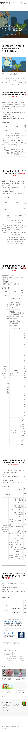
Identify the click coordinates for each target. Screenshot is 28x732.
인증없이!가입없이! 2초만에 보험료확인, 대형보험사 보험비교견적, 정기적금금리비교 (9, 636)
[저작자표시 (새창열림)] (19, 643)
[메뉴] (25, 3)
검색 (21, 3)
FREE (5, 650)
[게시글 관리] (10, 644)
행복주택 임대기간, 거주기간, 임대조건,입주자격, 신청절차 (11, 661)
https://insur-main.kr (9, 630)
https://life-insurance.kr (10, 619)
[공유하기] (8, 644)
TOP (25, 727)
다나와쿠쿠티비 (6, 702)
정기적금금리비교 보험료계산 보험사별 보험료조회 (9, 633)
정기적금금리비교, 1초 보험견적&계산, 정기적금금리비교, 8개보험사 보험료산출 (14, 624)
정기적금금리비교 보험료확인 (12, 622)
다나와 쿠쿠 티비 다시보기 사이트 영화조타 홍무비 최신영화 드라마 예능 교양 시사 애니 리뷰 (11, 706)
